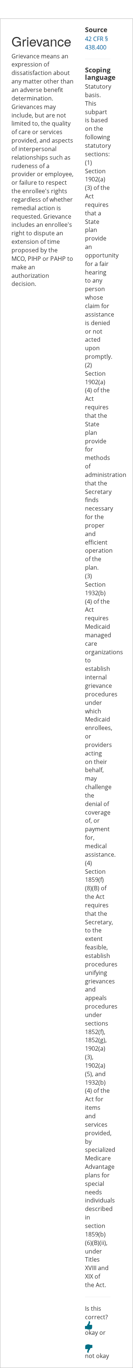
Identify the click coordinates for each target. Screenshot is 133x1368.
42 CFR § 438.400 (96, 43)
